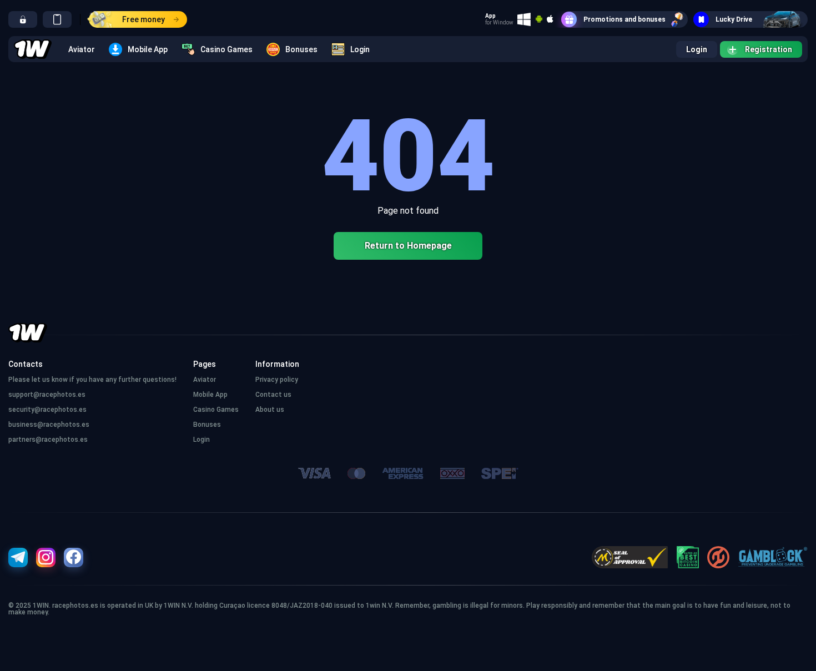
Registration (768, 49)
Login (360, 49)
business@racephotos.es (48, 424)
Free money (143, 19)
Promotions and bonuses (624, 19)
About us (269, 409)
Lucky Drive (734, 19)
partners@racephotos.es (48, 439)
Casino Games (226, 49)
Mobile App (148, 49)
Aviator (81, 49)
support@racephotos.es (46, 394)
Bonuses (301, 49)
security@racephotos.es (47, 409)
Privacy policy (276, 379)
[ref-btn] (22, 19)
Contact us (273, 394)
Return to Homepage (408, 245)
